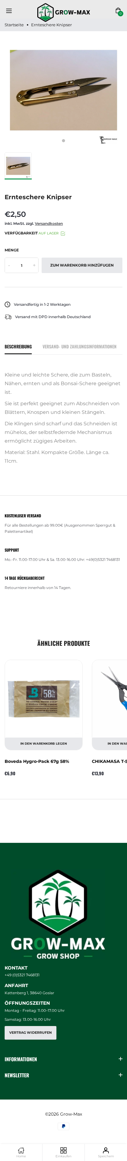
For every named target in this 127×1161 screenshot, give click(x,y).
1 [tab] (63, 140)
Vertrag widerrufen (30, 1033)
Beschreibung (18, 346)
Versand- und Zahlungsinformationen (80, 346)
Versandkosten (49, 223)
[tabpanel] (63, 90)
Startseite (14, 24)
